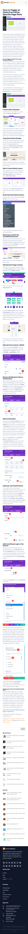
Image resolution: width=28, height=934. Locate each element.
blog (6, 686)
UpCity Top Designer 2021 (12, 823)
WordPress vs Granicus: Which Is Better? (16, 757)
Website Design (6, 888)
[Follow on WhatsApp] (12, 866)
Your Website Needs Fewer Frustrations (15, 784)
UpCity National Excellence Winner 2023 (16, 808)
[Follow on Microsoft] (20, 863)
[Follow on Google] (7, 866)
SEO (4, 892)
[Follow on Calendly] (17, 863)
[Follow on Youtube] (15, 866)
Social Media (5, 890)
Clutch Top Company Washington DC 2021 (15, 833)
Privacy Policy (6, 896)
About (4, 877)
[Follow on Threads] (17, 866)
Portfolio (4, 872)
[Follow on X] (7, 863)
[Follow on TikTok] (15, 863)
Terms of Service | (22, 929)
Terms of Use (14, 931)
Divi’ (20, 44)
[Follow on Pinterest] (9, 866)
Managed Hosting (7, 894)
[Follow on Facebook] (9, 863)
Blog (4, 875)
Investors (5, 899)
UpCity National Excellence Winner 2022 (16, 813)
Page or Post (19, 81)
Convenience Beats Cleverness (13, 779)
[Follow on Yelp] (4, 866)
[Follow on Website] (20, 866)
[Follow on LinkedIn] (12, 863)
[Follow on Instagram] (4, 863)
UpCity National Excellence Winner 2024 (16, 803)
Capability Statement (6, 929)
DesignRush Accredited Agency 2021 (15, 828)
